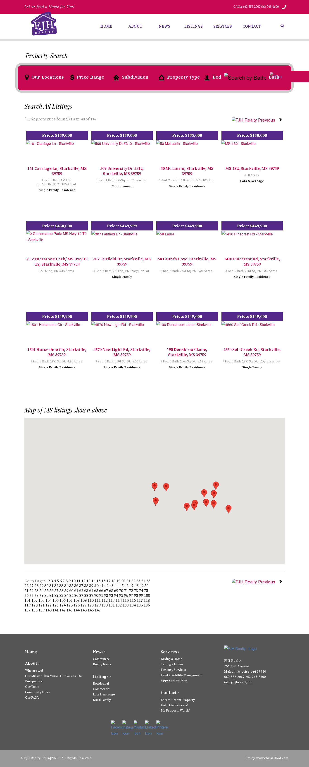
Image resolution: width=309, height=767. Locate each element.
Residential (101, 684)
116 (133, 600)
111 (98, 600)
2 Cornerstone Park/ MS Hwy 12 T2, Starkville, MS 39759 (56, 261)
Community (101, 659)
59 (66, 590)
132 (119, 605)
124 (63, 605)
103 (41, 600)
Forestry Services (173, 670)
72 (131, 590)
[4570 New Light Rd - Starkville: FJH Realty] (117, 324)
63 (86, 590)
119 (27, 605)
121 (41, 605)
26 (26, 585)
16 (103, 581)
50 (146, 585)
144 (77, 610)
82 (56, 595)
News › (99, 651)
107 (70, 600)
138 (34, 610)
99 (141, 595)
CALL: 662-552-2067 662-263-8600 (256, 7)
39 (91, 585)
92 (106, 595)
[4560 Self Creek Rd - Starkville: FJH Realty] (248, 324)
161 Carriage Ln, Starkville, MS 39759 (56, 171)
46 (126, 585)
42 (107, 585)
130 (105, 605)
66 (101, 590)
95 (121, 595)
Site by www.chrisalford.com (266, 758)
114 (119, 600)
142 (63, 610)
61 (76, 590)
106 (63, 600)
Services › (170, 651)
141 (55, 610)
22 (133, 581)
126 (77, 605)
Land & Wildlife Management (181, 675)
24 (143, 581)
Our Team (32, 687)
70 (121, 590)
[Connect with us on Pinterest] (162, 728)
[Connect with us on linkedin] (150, 728)
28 (36, 585)
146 (91, 610)
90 (96, 595)
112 (105, 600)
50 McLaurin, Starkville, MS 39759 (187, 171)
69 (116, 590)
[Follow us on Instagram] (128, 728)
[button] (216, 486)
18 (113, 581)
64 (91, 590)
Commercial (101, 689)
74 (141, 590)
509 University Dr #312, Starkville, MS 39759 (122, 171)
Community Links (37, 692)
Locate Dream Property (178, 700)
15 (98, 581)
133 (126, 605)
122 (48, 605)
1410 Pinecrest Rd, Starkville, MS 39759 (252, 261)
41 (102, 585)
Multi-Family (102, 700)
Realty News (102, 664)
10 (73, 581)
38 (86, 585)
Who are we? (34, 671)
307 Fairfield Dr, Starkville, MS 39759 (122, 261)
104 (48, 600)
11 (78, 581)
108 (77, 600)
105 (55, 600)
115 (126, 600)
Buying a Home (171, 659)
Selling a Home (172, 664)
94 (116, 595)
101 (27, 600)
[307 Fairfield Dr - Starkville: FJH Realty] (114, 233)
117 (140, 600)
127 (84, 605)
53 (36, 590)
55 (46, 590)
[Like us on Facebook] (116, 728)
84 (66, 595)
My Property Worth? (175, 711)
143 (70, 610)
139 (41, 610)
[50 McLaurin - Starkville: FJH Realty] (177, 143)
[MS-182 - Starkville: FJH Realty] (238, 143)
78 (36, 595)
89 (91, 595)
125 (70, 605)
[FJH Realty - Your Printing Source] (246, 648)
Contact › (170, 692)
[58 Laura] (165, 233)
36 (76, 585)
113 (112, 600)
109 (84, 600)
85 (71, 595)
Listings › (102, 676)
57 (56, 590)
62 (81, 590)
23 (138, 581)
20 (123, 581)
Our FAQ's (32, 698)
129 (98, 605)
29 (41, 585)
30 (46, 585)
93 (111, 595)
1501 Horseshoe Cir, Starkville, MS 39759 (56, 352)
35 (71, 585)
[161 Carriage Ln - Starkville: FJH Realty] (50, 143)
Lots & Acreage (104, 695)
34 (66, 585)
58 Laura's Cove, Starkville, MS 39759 (187, 261)
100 (147, 595)
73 (136, 590)
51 (26, 590)
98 (136, 595)
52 (31, 590)
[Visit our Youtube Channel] (139, 728)
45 (121, 585)
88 (86, 595)
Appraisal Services (174, 680)
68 (111, 590)
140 (48, 610)
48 (136, 585)
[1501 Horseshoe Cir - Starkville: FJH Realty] (53, 324)
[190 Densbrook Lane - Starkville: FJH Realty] (184, 324)
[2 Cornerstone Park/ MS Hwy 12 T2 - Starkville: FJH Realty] (57, 236)
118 (147, 600)
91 (101, 595)
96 (126, 595)
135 (140, 605)
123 (55, 605)
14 (93, 581)
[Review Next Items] (282, 119)
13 (88, 581)
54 (41, 590)
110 (91, 600)
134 (133, 605)
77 (31, 595)
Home (31, 651)
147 (98, 610)
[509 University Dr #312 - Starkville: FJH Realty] (120, 143)
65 (96, 590)
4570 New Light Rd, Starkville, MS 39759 (121, 352)
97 (131, 595)
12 (83, 581)
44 (116, 585)
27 (31, 585)
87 (81, 595)
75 (146, 590)
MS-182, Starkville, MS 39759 (252, 168)
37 (81, 585)
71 (126, 590)
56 (51, 590)
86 (76, 595)
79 (41, 595)
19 (118, 581)
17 (108, 581)
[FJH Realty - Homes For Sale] (44, 24)
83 (61, 595)
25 (148, 581)
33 (61, 585)
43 (111, 585)
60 (71, 590)
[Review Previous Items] (255, 119)
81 (51, 595)
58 (61, 590)
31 (51, 585)
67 (106, 590)
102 (34, 600)
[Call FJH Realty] (283, 7)
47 (131, 585)
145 (84, 610)
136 (147, 605)
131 (112, 605)
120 (34, 605)
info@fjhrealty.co (238, 682)
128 (91, 605)
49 (141, 585)
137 (27, 610)
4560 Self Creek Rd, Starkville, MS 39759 (252, 352)
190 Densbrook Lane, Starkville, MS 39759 (187, 352)
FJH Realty (32, 758)
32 (56, 585)
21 (128, 581)
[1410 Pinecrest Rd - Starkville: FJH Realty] (247, 233)
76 (26, 595)
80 (46, 595)
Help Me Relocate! (174, 705)
